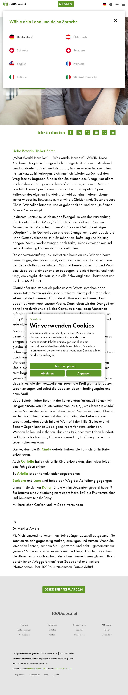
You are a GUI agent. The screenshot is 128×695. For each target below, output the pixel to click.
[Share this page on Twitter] (87, 132)
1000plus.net (64, 613)
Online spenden (24, 629)
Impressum (19, 674)
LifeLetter (52, 629)
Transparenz (79, 634)
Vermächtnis (24, 634)
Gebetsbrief (107, 634)
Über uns (79, 629)
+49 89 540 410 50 (63, 668)
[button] (35, 319)
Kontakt (52, 634)
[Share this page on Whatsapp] (104, 132)
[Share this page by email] (96, 132)
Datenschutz (34, 674)
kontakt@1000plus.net (35, 668)
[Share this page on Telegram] (113, 132)
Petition (107, 629)
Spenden (65, 4)
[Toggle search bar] (110, 4)
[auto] (117, 4)
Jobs (46, 674)
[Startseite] (14, 5)
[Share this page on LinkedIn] (79, 132)
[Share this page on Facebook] (70, 132)
